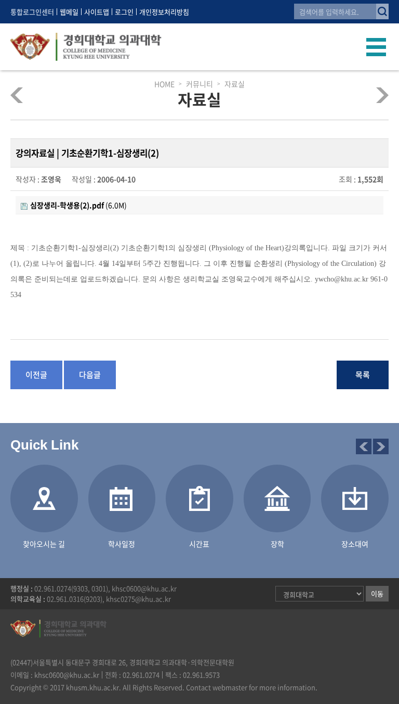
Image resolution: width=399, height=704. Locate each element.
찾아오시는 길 (44, 544)
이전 (363, 446)
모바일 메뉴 (376, 46)
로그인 (124, 11)
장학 (277, 544)
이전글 (36, 374)
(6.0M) (78, 205)
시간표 (199, 544)
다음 (381, 446)
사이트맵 (96, 11)
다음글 (90, 374)
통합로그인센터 (32, 11)
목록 (362, 374)
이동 (377, 593)
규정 (25, 95)
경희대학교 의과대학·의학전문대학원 (86, 46)
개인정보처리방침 (164, 11)
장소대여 (373, 95)
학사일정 (121, 544)
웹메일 (69, 11)
